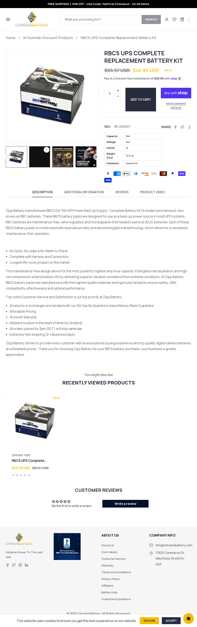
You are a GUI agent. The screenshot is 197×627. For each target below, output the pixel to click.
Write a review (125, 504)
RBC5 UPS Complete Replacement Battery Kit (118, 37)
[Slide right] (96, 156)
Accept (171, 620)
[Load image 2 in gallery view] (62, 156)
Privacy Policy (110, 579)
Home (10, 37)
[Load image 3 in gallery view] (86, 156)
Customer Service (113, 559)
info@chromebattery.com (173, 545)
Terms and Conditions (116, 572)
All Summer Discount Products (48, 37)
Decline (149, 620)
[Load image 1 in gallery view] (16, 156)
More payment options (176, 105)
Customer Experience (116, 599)
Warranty (107, 565)
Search (151, 19)
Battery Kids (109, 592)
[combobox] (111, 19)
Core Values (109, 552)
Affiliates (107, 586)
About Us (107, 545)
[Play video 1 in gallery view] (39, 156)
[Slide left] (7, 156)
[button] (8, 19)
